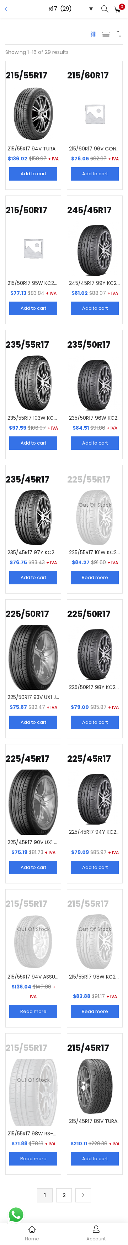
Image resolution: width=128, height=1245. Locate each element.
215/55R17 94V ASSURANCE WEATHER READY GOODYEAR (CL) (33, 977)
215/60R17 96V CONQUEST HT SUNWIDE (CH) (95, 148)
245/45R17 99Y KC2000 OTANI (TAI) (95, 283)
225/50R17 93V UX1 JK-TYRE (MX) (33, 697)
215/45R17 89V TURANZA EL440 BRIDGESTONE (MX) (95, 1121)
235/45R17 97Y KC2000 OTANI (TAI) (33, 552)
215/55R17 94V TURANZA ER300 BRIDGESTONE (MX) (33, 148)
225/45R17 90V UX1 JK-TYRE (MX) (33, 842)
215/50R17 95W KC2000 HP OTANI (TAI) (33, 283)
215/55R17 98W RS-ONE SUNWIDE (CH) (33, 1133)
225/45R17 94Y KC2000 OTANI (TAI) (95, 832)
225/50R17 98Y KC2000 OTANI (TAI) (95, 687)
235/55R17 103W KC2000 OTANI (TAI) (33, 418)
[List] (106, 33)
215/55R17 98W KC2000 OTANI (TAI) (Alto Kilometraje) (95, 977)
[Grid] (93, 33)
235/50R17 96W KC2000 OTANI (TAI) (95, 418)
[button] (117, 9)
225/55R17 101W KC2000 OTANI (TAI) (95, 552)
